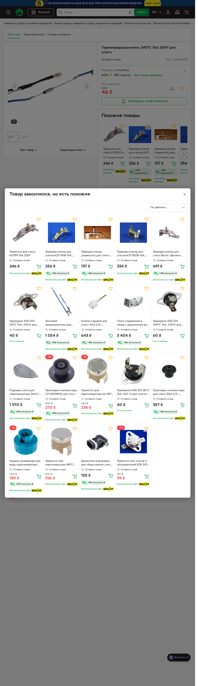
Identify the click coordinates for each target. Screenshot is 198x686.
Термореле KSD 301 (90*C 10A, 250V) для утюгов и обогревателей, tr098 (25, 323)
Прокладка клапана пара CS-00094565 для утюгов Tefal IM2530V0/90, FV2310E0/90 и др (61, 392)
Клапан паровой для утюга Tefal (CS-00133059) (94, 323)
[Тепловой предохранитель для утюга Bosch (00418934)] (61, 301)
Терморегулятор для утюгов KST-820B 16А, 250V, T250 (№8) (131, 254)
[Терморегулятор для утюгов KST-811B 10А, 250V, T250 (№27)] (61, 232)
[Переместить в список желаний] (39, 219)
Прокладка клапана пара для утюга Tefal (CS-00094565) (168, 392)
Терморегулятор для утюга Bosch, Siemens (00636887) (167, 254)
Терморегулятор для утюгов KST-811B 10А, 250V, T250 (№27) (58, 254)
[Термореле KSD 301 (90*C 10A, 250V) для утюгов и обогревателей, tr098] (25, 301)
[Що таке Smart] (36, 273)
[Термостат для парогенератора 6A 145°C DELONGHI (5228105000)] (97, 371)
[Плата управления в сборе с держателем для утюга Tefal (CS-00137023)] (133, 301)
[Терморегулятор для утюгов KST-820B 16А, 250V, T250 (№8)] (133, 232)
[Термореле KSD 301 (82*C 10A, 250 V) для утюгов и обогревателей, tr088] (133, 371)
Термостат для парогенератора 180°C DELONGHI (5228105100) (61, 463)
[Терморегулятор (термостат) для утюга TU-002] (97, 232)
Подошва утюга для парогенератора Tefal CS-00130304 (25, 392)
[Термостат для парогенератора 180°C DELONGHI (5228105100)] (61, 441)
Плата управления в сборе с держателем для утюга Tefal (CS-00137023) (132, 323)
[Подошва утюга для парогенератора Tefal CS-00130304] (25, 371)
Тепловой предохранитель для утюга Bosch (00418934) (60, 323)
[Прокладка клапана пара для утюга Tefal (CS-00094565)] (169, 371)
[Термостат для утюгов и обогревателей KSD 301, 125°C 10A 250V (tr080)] (133, 441)
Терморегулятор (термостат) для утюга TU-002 (95, 254)
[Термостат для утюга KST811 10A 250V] (25, 232)
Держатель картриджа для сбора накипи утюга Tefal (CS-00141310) (96, 463)
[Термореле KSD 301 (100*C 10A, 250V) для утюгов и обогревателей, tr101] (169, 301)
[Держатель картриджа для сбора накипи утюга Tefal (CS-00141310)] (97, 441)
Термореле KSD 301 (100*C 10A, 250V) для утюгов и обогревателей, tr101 (169, 323)
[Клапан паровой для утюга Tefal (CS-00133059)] (97, 301)
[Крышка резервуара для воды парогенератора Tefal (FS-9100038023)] (25, 441)
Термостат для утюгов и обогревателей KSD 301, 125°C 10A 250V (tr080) (132, 463)
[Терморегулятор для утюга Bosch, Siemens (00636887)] (169, 232)
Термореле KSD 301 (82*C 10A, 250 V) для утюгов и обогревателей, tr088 (133, 392)
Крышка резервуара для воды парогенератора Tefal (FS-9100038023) (24, 463)
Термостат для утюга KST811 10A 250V (22, 254)
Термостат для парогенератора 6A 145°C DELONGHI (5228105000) (97, 392)
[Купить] (39, 266)
